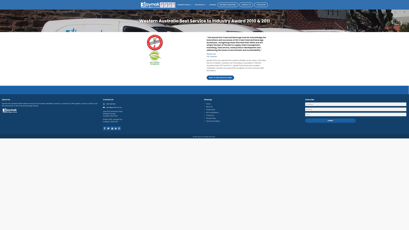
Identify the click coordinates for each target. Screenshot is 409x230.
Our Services (200, 5)
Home (208, 104)
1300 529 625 (261, 5)
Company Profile (183, 5)
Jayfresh (212, 5)
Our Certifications (212, 112)
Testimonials (210, 110)
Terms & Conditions (213, 121)
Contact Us (246, 5)
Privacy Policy (211, 118)
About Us (209, 107)
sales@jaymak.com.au (114, 107)
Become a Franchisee (228, 5)
